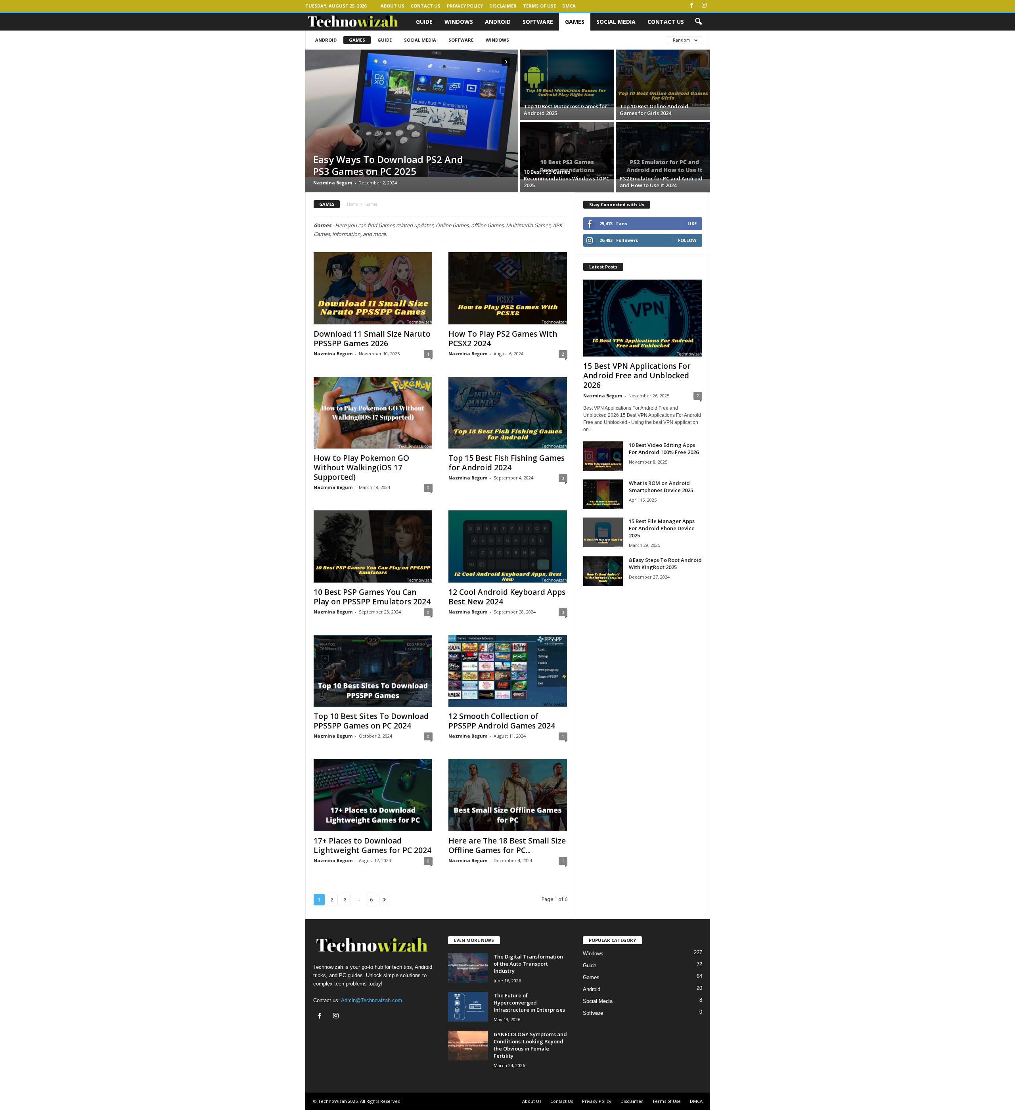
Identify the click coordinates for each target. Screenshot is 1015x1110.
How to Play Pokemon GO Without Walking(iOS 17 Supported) (361, 467)
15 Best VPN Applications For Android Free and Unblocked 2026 (637, 375)
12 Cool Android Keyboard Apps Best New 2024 (506, 597)
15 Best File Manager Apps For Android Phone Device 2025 (662, 528)
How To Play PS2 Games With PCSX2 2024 (502, 339)
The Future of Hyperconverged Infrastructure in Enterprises (529, 1002)
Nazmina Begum (332, 183)
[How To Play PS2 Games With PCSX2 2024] (507, 288)
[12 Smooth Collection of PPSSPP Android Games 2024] (507, 671)
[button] (698, 22)
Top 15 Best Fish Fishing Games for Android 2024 (506, 463)
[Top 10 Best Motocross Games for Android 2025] (567, 78)
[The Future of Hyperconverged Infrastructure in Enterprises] (468, 1007)
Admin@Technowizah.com (371, 1000)
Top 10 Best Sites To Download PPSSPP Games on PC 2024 (371, 721)
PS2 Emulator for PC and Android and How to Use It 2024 (661, 182)
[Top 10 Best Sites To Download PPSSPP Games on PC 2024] (373, 671)
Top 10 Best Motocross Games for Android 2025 (565, 110)
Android (498, 21)
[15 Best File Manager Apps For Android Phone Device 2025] (603, 532)
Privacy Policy (465, 6)
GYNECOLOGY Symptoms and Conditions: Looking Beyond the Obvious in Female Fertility (530, 1045)
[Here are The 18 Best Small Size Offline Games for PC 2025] (507, 795)
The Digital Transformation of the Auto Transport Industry (528, 963)
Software (538, 21)
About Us (392, 6)
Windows (458, 21)
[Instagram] (704, 6)
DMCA (569, 6)
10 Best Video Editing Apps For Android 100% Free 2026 (664, 448)
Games (574, 21)
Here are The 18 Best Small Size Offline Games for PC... (507, 845)
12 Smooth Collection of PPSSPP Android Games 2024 (501, 721)
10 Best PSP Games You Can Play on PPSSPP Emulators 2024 (372, 597)
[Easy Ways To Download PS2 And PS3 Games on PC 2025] (411, 113)
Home (352, 204)
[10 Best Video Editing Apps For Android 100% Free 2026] (603, 456)
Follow (687, 240)
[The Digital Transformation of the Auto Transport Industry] (468, 968)
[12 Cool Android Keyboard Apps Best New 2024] (507, 546)
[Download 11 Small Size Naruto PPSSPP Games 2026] (373, 288)
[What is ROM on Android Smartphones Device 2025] (603, 494)
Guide (424, 21)
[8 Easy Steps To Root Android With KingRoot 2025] (603, 571)
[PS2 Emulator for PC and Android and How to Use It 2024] (663, 150)
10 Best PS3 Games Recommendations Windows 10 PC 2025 (566, 178)
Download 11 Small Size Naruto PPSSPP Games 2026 (372, 339)
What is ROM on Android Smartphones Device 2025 (661, 486)
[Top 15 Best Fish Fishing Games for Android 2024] (507, 413)
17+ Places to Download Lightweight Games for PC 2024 (372, 845)
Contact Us (425, 6)
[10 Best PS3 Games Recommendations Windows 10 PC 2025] (567, 150)
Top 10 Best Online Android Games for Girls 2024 (654, 110)
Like (692, 223)
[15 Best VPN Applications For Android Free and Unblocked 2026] (642, 318)
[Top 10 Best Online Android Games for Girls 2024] (663, 78)
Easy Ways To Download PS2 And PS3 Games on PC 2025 (388, 165)
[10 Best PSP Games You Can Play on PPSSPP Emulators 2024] (373, 546)
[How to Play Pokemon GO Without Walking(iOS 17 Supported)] (373, 413)
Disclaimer (503, 6)
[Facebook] (692, 6)
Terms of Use (539, 6)
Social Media (616, 21)
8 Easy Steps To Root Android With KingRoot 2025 (665, 563)
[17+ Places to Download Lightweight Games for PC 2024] (373, 795)
